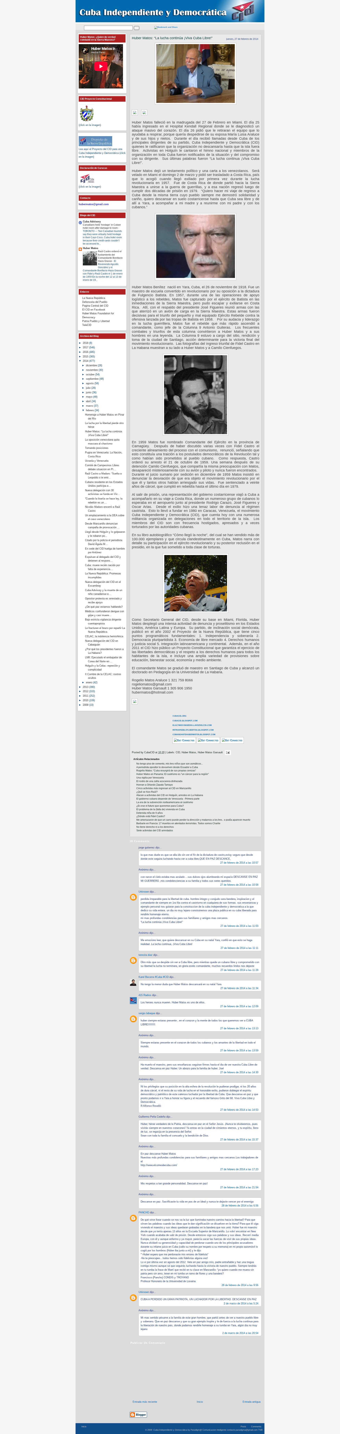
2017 (86, 347)
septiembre (92, 378)
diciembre (92, 365)
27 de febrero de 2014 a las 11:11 (239, 948)
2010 (86, 700)
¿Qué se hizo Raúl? (147, 791)
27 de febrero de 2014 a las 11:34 (239, 988)
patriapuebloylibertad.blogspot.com (193, 729)
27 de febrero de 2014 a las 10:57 (239, 862)
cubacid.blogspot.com (185, 720)
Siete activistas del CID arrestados (154, 830)
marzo (90, 405)
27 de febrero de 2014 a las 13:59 (239, 1050)
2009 (86, 704)
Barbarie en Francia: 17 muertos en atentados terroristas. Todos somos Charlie (178, 823)
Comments (256, 1426)
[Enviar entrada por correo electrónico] (227, 752)
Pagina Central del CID (95, 305)
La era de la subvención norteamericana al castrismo (164, 802)
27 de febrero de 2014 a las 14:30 (239, 1072)
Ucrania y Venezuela (96, 460)
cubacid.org (179, 715)
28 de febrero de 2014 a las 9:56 (240, 1285)
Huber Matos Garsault (210, 752)
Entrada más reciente (145, 1401)
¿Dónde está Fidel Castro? (150, 816)
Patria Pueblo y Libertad (96, 321)
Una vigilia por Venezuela (150, 777)
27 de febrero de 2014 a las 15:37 (239, 1139)
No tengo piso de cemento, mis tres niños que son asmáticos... (169, 763)
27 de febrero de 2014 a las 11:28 (239, 970)
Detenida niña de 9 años (149, 813)
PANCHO (144, 1212)
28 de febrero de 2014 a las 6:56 (240, 1205)
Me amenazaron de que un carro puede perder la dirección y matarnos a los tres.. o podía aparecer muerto (193, 819)
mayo (89, 396)
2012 (86, 691)
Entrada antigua (252, 1401)
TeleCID (86, 325)
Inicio (200, 1401)
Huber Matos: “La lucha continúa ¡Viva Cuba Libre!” (172, 38)
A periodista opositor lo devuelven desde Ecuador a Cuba (167, 767)
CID (178, 752)
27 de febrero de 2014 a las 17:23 (239, 1169)
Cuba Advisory (92, 221)
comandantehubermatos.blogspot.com (194, 734)
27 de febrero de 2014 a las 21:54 (239, 1187)
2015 (86, 356)
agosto (90, 383)
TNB (260, 1430)
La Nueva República (93, 298)
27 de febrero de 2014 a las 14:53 (239, 1109)
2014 (86, 360)
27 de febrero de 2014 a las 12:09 (239, 1006)
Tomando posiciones (96, 447)
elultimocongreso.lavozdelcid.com (192, 725)
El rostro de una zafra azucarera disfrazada (159, 781)
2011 (86, 695)
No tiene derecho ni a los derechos (155, 827)
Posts (243, 1426)
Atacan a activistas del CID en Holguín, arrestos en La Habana (169, 795)
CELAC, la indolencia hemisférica (104, 636)
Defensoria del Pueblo (94, 301)
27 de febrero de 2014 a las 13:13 (239, 1028)
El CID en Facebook (93, 309)
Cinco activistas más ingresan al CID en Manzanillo (163, 788)
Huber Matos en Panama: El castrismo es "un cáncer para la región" (172, 774)
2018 (86, 342)
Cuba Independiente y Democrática (170, 1430)
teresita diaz (145, 954)
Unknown (144, 891)
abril (88, 401)
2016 (86, 352)
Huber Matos (189, 752)
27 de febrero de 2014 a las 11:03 (239, 925)
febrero (90, 410)
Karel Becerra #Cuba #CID (154, 977)
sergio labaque (147, 1013)
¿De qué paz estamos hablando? (104, 606)
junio (89, 392)
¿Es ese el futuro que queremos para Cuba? (160, 805)
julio (88, 387)
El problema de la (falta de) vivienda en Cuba (160, 809)
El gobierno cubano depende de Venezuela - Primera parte (168, 798)
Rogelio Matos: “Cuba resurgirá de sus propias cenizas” (166, 770)
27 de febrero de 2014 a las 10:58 (239, 884)
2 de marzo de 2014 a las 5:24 (241, 1303)
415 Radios (145, 995)
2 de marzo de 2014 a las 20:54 (240, 1333)
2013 (86, 686)
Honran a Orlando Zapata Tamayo (154, 784)
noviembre (92, 369)
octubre (90, 374)
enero (89, 682)
